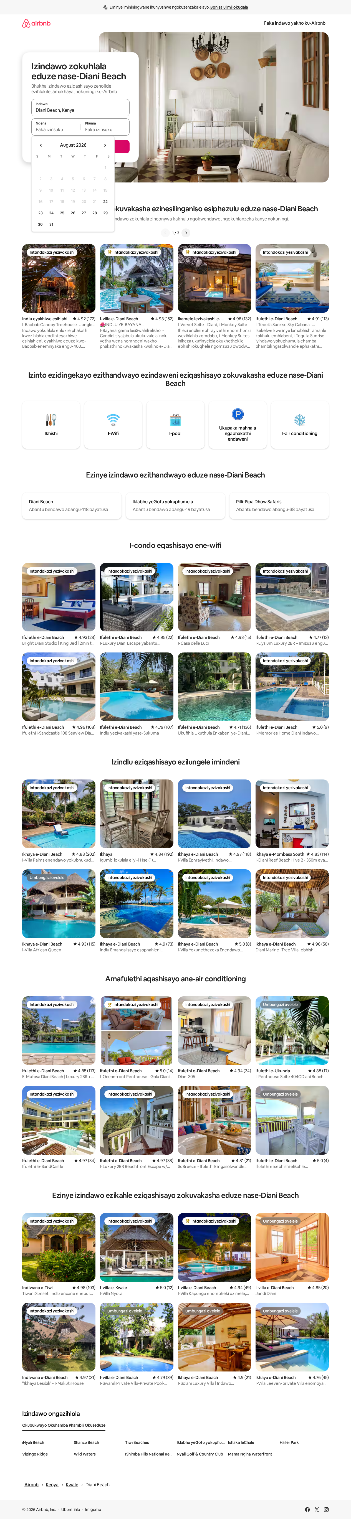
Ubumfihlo (70, 1509)
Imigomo (93, 1509)
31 (51, 224)
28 (94, 212)
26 (73, 212)
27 (84, 212)
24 (51, 212)
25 (62, 212)
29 (105, 212)
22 (105, 201)
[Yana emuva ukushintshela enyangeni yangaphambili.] (41, 145)
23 (40, 212)
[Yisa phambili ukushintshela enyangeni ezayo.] (105, 145)
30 (40, 224)
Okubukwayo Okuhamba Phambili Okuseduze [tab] (63, 1425)
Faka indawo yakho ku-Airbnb (294, 23)
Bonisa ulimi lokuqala (229, 7)
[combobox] (80, 110)
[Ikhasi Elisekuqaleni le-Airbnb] (36, 23)
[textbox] (56, 129)
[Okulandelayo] (185, 232)
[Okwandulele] (165, 232)
